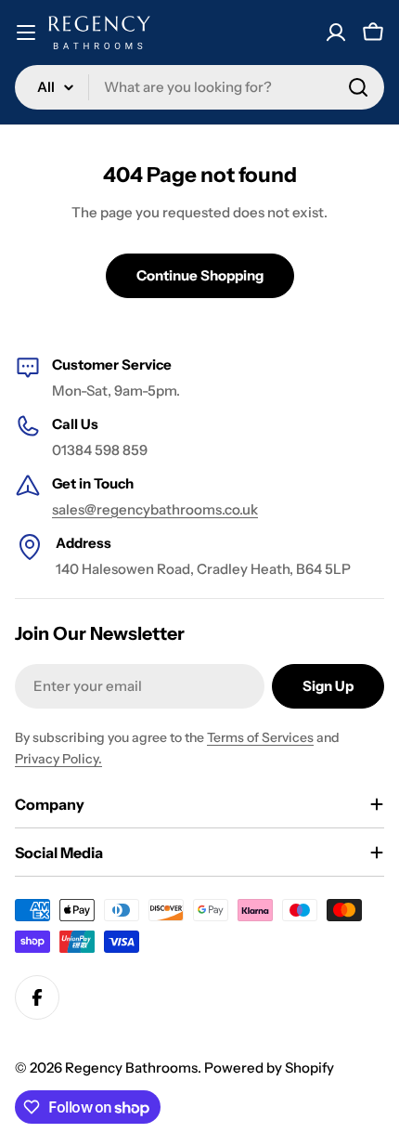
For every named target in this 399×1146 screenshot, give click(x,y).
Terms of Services (260, 737)
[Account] (336, 32)
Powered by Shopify (269, 1067)
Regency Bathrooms (131, 1067)
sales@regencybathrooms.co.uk (155, 509)
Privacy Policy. (58, 758)
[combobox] (199, 87)
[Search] (358, 87)
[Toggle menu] (26, 32)
